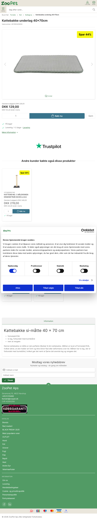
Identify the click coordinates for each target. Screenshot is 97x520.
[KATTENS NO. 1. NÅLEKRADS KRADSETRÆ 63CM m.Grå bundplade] (17, 180)
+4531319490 (8, 396)
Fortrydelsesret (8, 498)
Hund (4, 440)
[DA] (9, 3)
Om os (5, 480)
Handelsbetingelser (10, 487)
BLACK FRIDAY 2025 (11, 430)
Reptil (4, 458)
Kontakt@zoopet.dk (10, 399)
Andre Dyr (6, 466)
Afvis (18, 288)
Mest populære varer (11, 433)
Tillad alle (79, 288)
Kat (20, 15)
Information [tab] (48, 321)
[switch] (36, 271)
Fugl (4, 451)
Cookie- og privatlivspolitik (13, 491)
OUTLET (5, 437)
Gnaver (5, 448)
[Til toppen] (48, 385)
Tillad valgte (48, 288)
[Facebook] (4, 504)
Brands (5, 422)
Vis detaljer (84, 280)
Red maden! (7, 426)
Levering (26, 127)
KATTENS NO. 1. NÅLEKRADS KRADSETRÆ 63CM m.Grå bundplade (16, 196)
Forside (13, 15)
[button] (48, 64)
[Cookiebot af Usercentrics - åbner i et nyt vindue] (83, 231)
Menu (3, 11)
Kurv (93, 4)
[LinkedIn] (9, 504)
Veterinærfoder (8, 469)
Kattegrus (28, 15)
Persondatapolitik (9, 495)
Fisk (4, 455)
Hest (4, 462)
